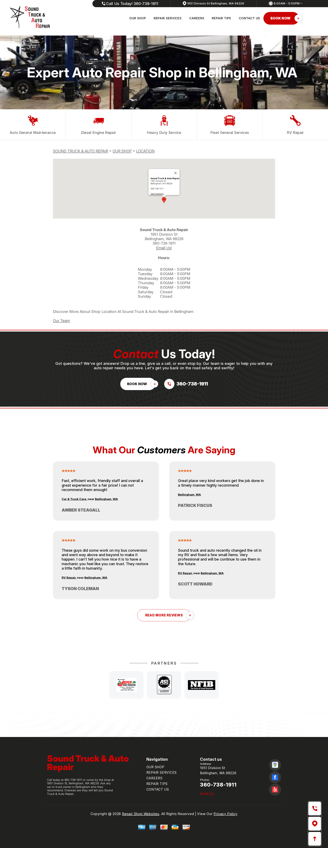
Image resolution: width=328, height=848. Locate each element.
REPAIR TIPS (221, 18)
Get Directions (157, 193)
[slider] (68, 470)
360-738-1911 (157, 188)
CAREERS (196, 18)
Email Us (207, 793)
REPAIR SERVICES (168, 18)
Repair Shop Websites (140, 814)
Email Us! (164, 248)
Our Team (61, 320)
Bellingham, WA (106, 499)
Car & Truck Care (74, 499)
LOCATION (145, 151)
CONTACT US (249, 18)
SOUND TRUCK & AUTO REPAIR (80, 151)
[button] (164, 200)
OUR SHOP (137, 18)
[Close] (175, 173)
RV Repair (69, 577)
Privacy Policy (225, 814)
